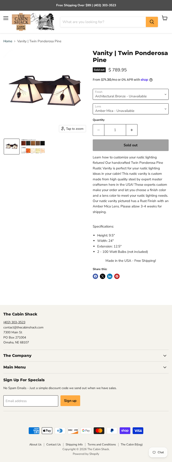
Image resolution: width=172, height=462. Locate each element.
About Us (35, 445)
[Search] (152, 22)
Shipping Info (74, 445)
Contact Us (53, 445)
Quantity (99, 120)
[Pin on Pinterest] (117, 276)
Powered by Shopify (86, 454)
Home (7, 41)
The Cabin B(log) (132, 445)
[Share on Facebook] (95, 276)
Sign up (70, 400)
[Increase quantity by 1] (132, 130)
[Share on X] (102, 276)
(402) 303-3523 (14, 322)
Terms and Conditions (102, 445)
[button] (11, 146)
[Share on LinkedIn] (109, 276)
